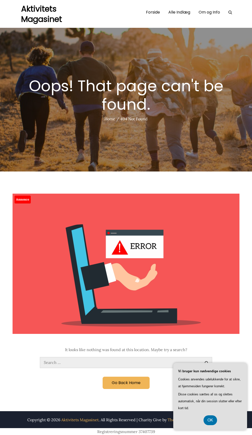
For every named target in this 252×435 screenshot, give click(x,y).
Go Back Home (126, 383)
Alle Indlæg (179, 12)
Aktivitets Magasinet (41, 14)
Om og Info (209, 12)
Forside (153, 12)
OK (210, 420)
